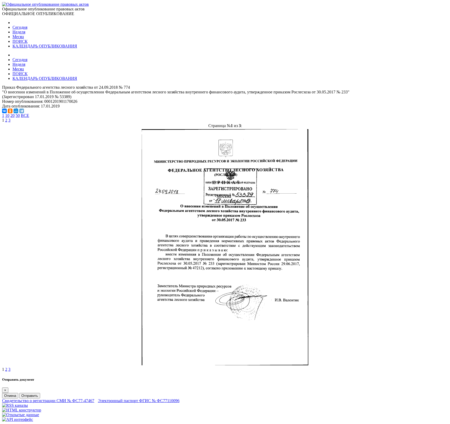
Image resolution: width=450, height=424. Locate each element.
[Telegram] (21, 111)
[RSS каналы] (15, 405)
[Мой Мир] (16, 111)
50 (18, 115)
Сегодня (19, 27)
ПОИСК (20, 41)
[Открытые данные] (20, 415)
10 (7, 115)
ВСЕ (25, 115)
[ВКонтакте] (4, 111)
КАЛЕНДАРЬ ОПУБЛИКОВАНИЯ (44, 46)
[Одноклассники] (10, 111)
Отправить (29, 396)
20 (12, 115)
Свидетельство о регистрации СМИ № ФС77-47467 (48, 400)
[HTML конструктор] (21, 410)
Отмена (10, 396)
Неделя (18, 32)
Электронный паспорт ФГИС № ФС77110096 (138, 400)
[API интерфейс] (17, 419)
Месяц (18, 36)
